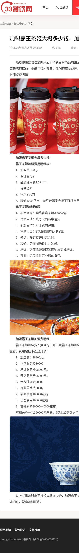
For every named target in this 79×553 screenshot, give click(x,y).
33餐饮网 (5, 23)
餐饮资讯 (19, 23)
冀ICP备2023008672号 (45, 539)
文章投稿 (34, 529)
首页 (45, 7)
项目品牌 (62, 7)
